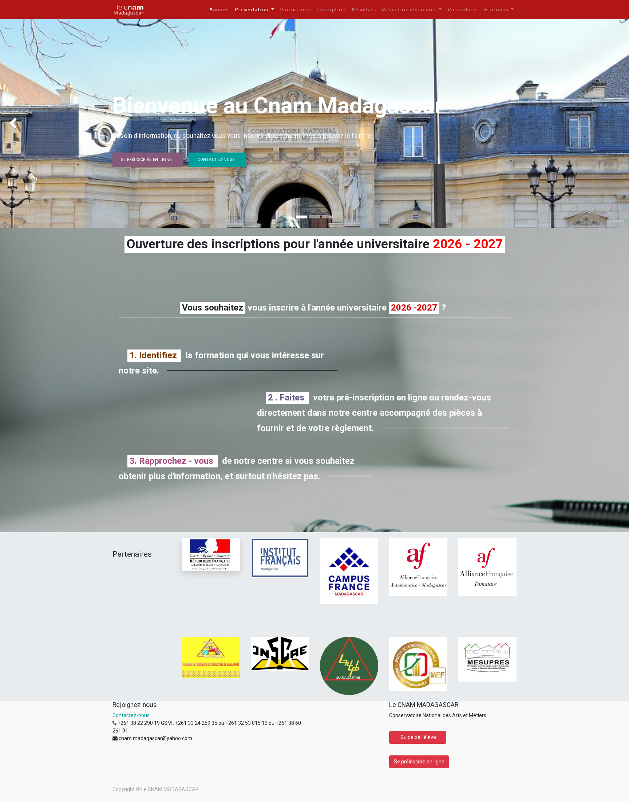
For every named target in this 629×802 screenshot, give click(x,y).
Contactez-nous (217, 159)
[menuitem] (219, 9)
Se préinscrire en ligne (147, 159)
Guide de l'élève (418, 737)
